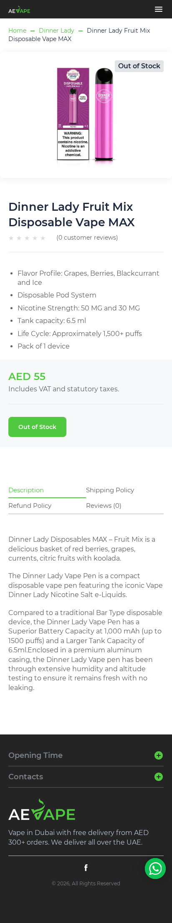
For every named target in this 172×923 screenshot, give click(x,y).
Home (17, 30)
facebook (86, 867)
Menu (159, 9)
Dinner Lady (56, 30)
